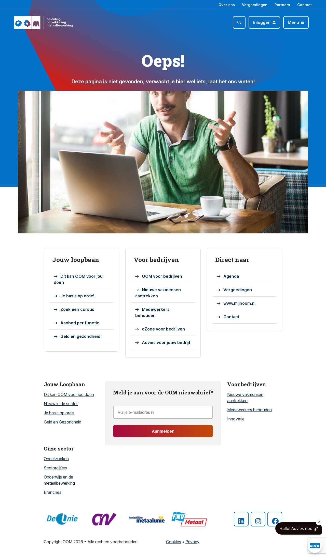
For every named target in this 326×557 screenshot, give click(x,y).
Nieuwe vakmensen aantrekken (158, 292)
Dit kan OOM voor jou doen (78, 279)
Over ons (227, 5)
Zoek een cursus (77, 309)
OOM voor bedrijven (162, 276)
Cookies (173, 541)
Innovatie (235, 418)
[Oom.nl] (29, 22)
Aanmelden (163, 431)
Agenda (231, 276)
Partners (282, 5)
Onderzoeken (56, 458)
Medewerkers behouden (152, 312)
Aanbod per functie (79, 322)
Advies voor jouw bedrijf (166, 342)
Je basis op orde (59, 412)
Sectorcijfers (55, 467)
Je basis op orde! (77, 295)
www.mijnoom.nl (239, 303)
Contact (304, 5)
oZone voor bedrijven (163, 328)
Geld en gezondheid (80, 336)
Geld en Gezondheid (62, 422)
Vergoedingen (254, 5)
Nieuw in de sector (61, 403)
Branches (52, 492)
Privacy (192, 541)
